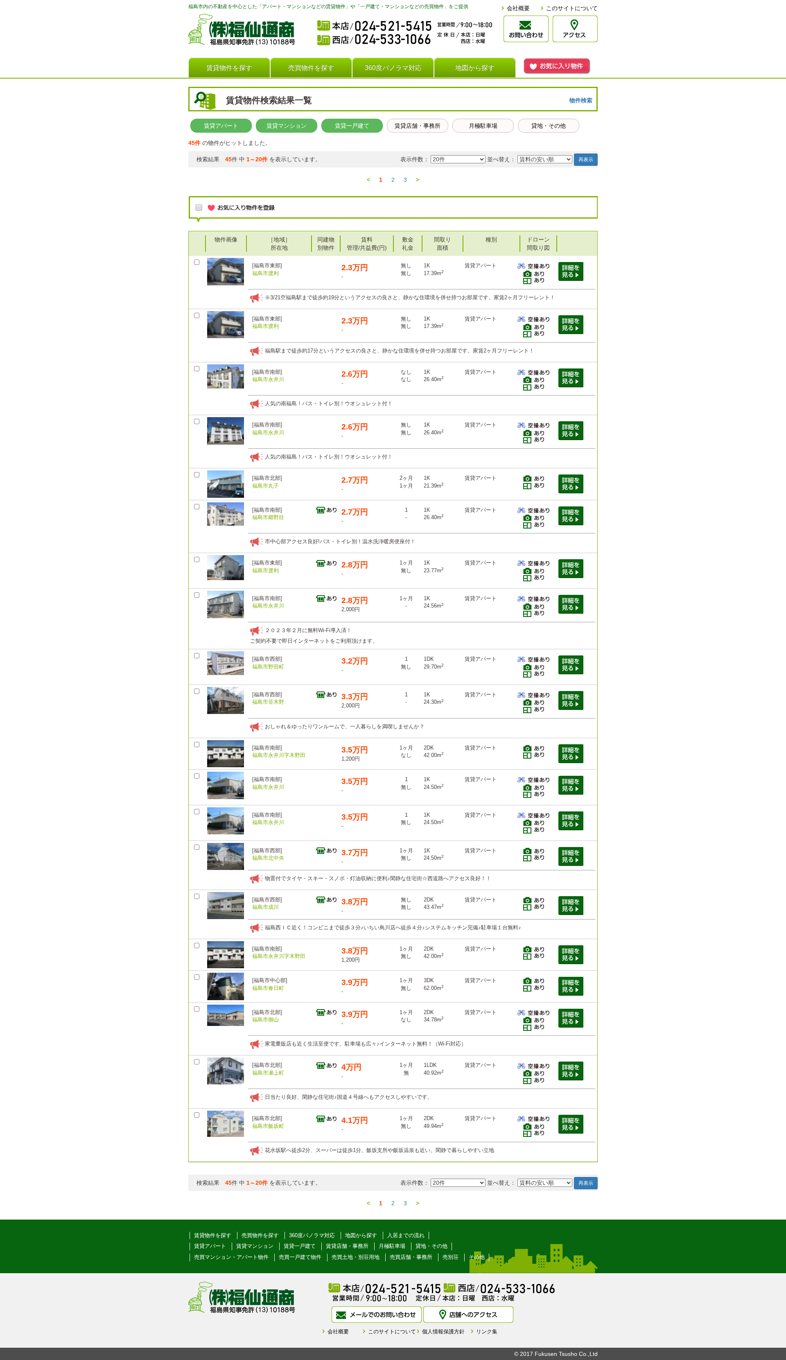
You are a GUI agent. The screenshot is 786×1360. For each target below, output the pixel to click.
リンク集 (486, 1331)
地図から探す (475, 67)
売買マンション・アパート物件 (231, 1257)
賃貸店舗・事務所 (417, 125)
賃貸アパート (221, 125)
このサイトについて (572, 8)
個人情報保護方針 (443, 1331)
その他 (477, 1257)
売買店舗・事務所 (411, 1257)
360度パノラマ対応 (393, 67)
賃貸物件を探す (229, 67)
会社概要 (518, 8)
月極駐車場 (483, 125)
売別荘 (450, 1257)
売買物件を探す (311, 67)
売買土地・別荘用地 (355, 1257)
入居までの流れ (406, 1235)
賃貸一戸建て (352, 125)
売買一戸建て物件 (300, 1257)
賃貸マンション (287, 125)
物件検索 (580, 100)
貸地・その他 (548, 125)
